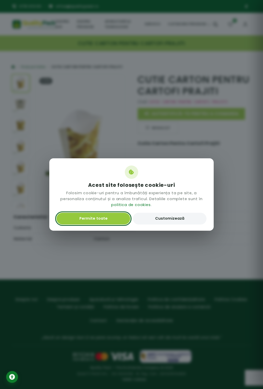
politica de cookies (131, 204)
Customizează (169, 218)
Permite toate (93, 218)
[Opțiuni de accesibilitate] (12, 377)
